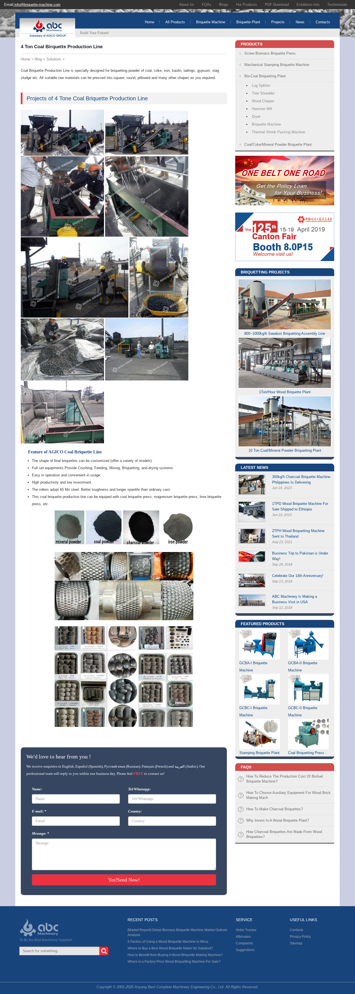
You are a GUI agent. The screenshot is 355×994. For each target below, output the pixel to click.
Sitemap (296, 943)
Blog (38, 59)
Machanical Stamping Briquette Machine (276, 65)
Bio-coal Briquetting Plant (265, 76)
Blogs (223, 4)
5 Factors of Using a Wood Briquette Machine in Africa (168, 942)
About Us (186, 4)
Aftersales (243, 937)
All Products (175, 22)
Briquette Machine (210, 22)
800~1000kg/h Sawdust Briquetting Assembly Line (284, 333)
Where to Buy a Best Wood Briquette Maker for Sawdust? (170, 948)
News (300, 22)
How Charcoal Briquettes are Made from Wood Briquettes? (284, 834)
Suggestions (245, 950)
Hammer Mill (262, 109)
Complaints (244, 943)
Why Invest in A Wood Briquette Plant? (277, 820)
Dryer (256, 116)
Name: (37, 789)
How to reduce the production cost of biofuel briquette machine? (284, 778)
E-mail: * (39, 811)
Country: (135, 811)
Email (32, 4)
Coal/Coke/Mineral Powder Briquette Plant (278, 144)
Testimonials (337, 4)
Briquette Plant (248, 22)
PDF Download (277, 4)
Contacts (323, 22)
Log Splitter (261, 85)
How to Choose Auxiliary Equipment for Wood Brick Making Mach (288, 795)
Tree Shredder (263, 93)
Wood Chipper (263, 101)
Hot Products (246, 4)
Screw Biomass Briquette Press (270, 53)
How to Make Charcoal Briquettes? (274, 809)
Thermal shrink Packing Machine (278, 132)
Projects (278, 22)
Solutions (53, 59)
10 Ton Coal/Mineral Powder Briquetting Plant (284, 450)
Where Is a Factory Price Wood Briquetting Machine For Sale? (174, 962)
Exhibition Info (308, 4)
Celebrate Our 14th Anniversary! (297, 576)
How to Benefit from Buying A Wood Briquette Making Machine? (175, 955)
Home (149, 22)
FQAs (206, 4)
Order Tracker (246, 930)
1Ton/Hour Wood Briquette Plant (285, 392)
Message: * (40, 833)
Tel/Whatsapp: (139, 789)
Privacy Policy (300, 937)
